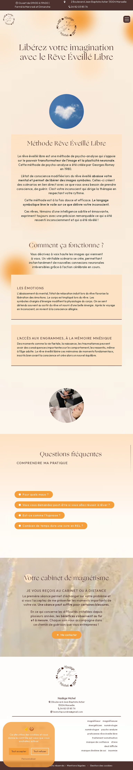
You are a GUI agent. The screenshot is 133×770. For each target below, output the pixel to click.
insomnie (112, 750)
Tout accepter (18, 751)
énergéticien (95, 725)
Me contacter (68, 635)
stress (114, 742)
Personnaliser (29, 758)
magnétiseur (93, 721)
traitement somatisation (104, 737)
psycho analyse (109, 729)
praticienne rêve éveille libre (102, 733)
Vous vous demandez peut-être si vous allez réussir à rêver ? (66, 505)
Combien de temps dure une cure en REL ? (53, 525)
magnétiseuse (110, 721)
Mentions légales (76, 765)
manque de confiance (97, 742)
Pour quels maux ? (36, 494)
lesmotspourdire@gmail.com (68, 711)
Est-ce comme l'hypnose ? (41, 515)
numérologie (110, 725)
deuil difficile (110, 746)
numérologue (92, 729)
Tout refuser (40, 751)
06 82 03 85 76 (79, 6)
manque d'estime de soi (93, 750)
